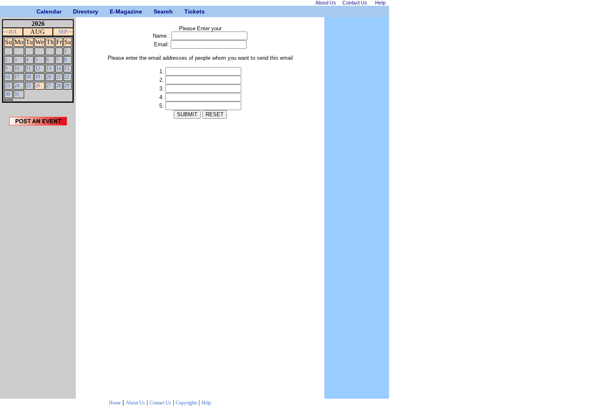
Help (206, 403)
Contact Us (160, 403)
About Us (135, 403)
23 (7, 85)
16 (7, 77)
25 (28, 85)
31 (16, 94)
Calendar (39, 11)
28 (58, 85)
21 (58, 77)
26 (37, 85)
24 (16, 85)
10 (16, 68)
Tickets (187, 11)
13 (48, 68)
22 (66, 77)
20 (48, 77)
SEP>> (66, 32)
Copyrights (187, 403)
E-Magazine (113, 11)
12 (37, 68)
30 (7, 94)
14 (58, 68)
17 (16, 77)
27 (48, 85)
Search (157, 11)
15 (66, 68)
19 (37, 77)
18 (28, 77)
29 (66, 85)
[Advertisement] (38, 265)
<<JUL (10, 32)
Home (115, 403)
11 (28, 68)
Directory (76, 11)
